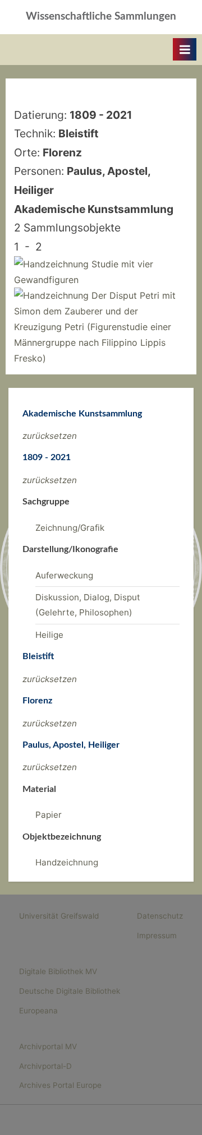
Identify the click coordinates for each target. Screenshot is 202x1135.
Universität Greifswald (59, 915)
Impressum (157, 935)
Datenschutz (160, 915)
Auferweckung (64, 575)
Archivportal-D (45, 1066)
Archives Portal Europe (60, 1085)
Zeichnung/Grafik (69, 527)
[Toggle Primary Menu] (184, 49)
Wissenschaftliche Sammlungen (101, 16)
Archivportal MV (48, 1046)
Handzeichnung (66, 862)
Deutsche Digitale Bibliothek (69, 990)
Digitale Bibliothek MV (58, 971)
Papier (48, 814)
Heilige (49, 634)
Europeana (38, 1010)
